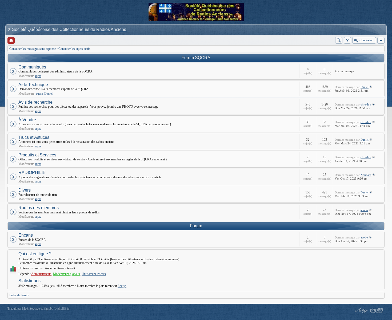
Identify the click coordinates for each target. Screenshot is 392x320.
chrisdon (366, 104)
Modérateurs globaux (66, 274)
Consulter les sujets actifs (74, 49)
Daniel (48, 93)
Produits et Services (37, 155)
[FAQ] (347, 40)
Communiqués (32, 67)
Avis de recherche (35, 102)
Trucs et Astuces (33, 137)
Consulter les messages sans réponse (32, 49)
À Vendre (27, 120)
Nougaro (366, 174)
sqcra (38, 76)
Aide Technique (33, 84)
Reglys (122, 286)
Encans (25, 235)
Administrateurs (41, 274)
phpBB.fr (63, 308)
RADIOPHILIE (32, 172)
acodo (364, 210)
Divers (24, 190)
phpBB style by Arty (361, 310)
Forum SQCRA (196, 57)
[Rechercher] (338, 40)
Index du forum (19, 295)
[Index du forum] (11, 40)
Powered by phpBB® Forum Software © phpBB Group (377, 310)
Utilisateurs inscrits (94, 274)
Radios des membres (38, 207)
